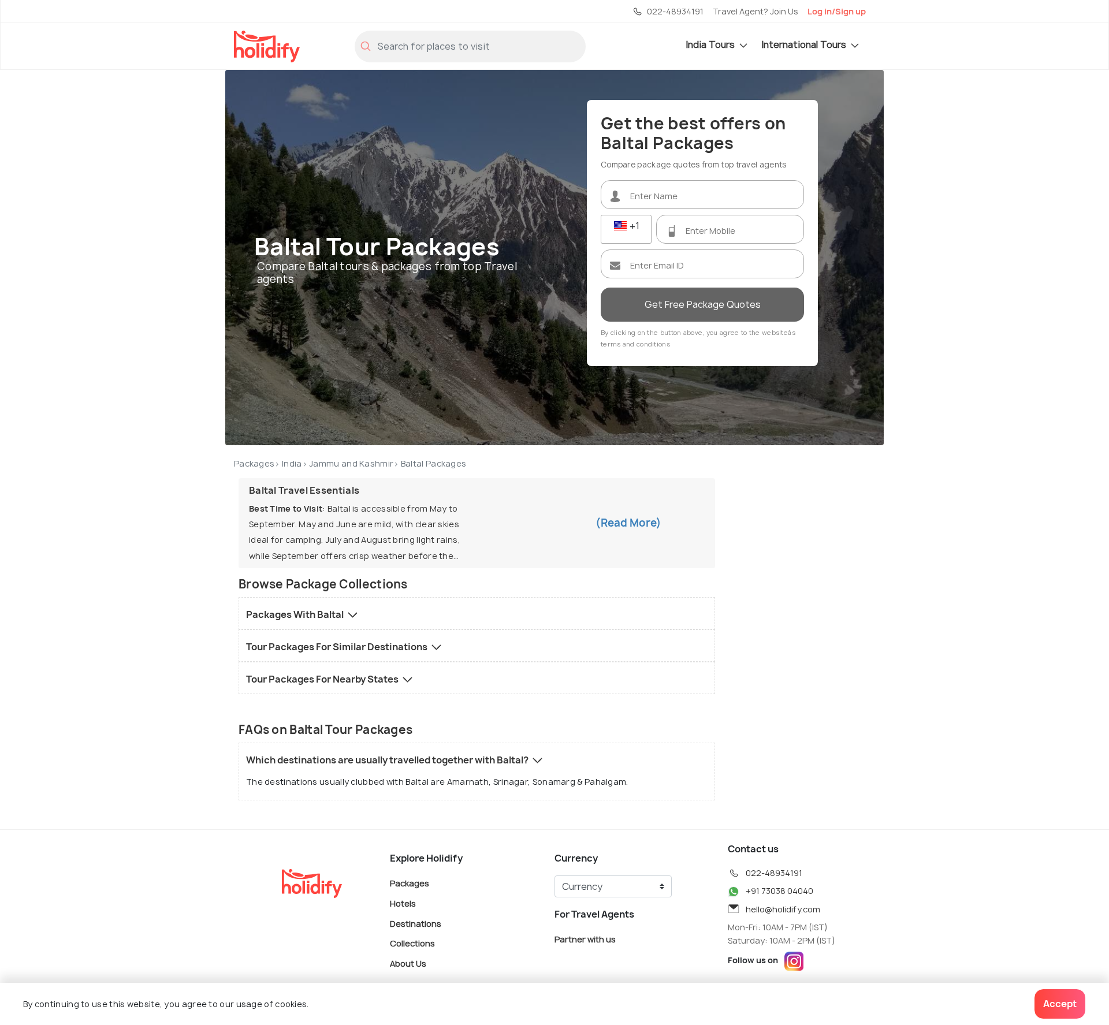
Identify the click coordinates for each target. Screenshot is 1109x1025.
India (292, 463)
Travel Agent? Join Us (755, 11)
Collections (412, 943)
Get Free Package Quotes (703, 304)
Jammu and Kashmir (351, 463)
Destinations (415, 923)
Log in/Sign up (836, 11)
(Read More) (628, 523)
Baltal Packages (434, 463)
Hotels (403, 903)
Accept (1060, 1003)
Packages (254, 463)
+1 (633, 225)
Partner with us (585, 939)
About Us (408, 962)
